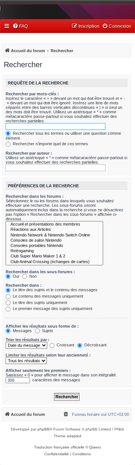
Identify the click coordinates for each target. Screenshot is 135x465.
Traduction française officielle (59, 447)
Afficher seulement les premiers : (38, 370)
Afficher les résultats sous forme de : (42, 326)
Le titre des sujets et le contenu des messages (55, 289)
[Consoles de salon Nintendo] (54, 240)
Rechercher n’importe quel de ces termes (50, 143)
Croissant (65, 345)
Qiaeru (95, 447)
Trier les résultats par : (28, 339)
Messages (22, 330)
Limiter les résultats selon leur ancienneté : (48, 355)
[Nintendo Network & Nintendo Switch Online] (54, 235)
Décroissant (94, 345)
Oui (15, 276)
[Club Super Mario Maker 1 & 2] (54, 256)
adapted (74, 436)
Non (32, 276)
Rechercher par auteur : (29, 153)
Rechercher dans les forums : (35, 196)
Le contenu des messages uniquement (47, 296)
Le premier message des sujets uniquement (52, 308)
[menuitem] (20, 26)
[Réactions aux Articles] (54, 229)
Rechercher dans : (24, 285)
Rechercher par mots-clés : (32, 94)
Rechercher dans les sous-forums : (40, 271)
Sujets (47, 330)
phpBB (44, 429)
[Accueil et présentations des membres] (54, 224)
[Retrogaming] (54, 251)
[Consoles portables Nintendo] (54, 245)
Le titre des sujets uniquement (39, 302)
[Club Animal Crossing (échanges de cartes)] (54, 262)
